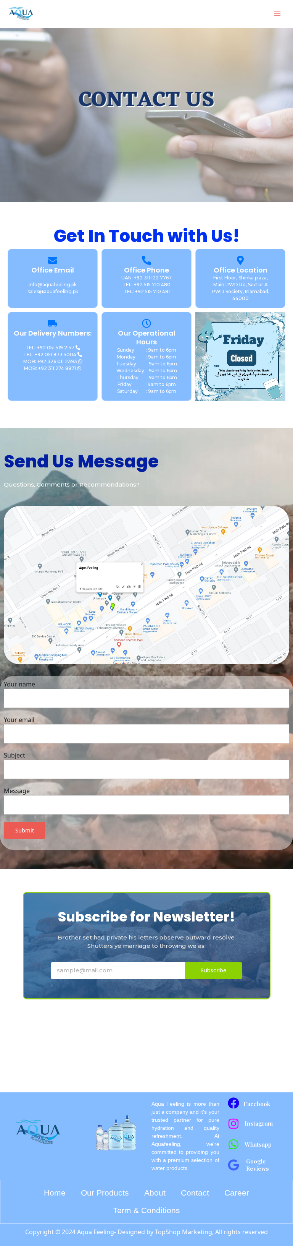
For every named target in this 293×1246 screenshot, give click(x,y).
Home (55, 1192)
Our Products (105, 1192)
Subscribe (214, 970)
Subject (14, 755)
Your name (19, 684)
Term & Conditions (146, 1210)
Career (236, 1192)
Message (17, 791)
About (155, 1192)
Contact (195, 1192)
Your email (19, 719)
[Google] (233, 1165)
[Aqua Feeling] (21, 13)
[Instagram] (233, 1123)
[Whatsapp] (233, 1144)
